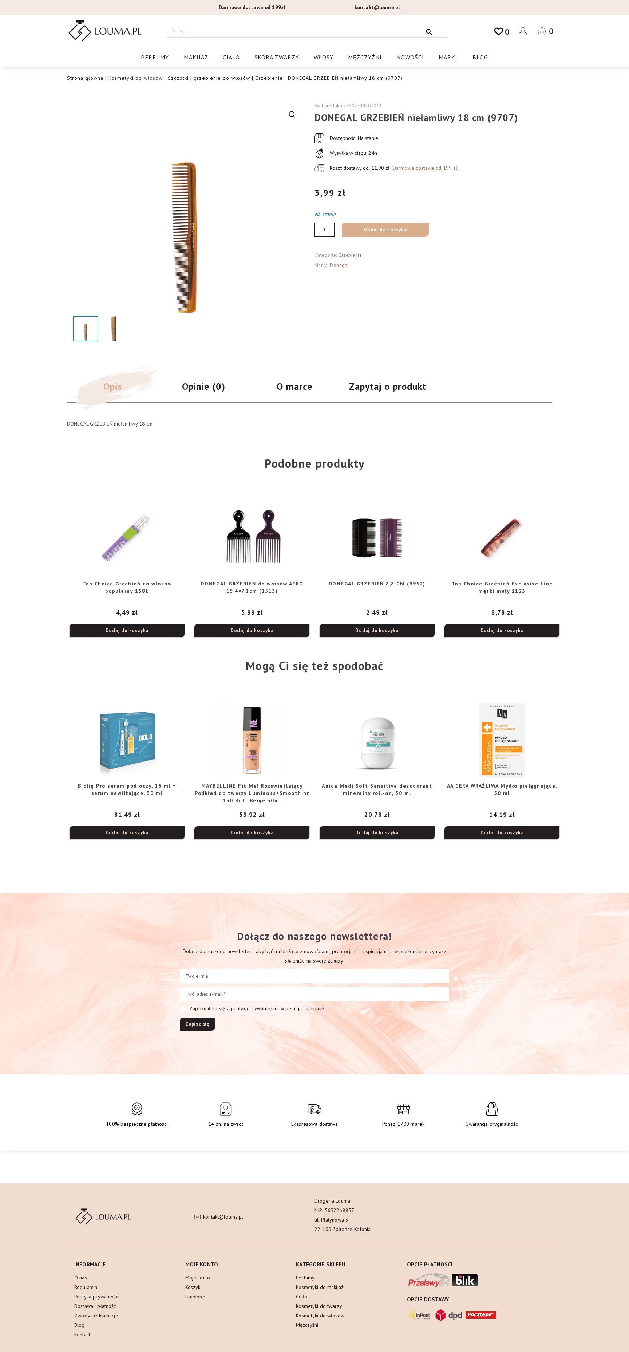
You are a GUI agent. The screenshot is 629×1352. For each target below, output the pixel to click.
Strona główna (85, 78)
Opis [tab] (112, 386)
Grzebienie (269, 78)
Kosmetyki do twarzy (319, 1306)
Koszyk (193, 1287)
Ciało (231, 57)
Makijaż (196, 57)
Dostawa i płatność (95, 1306)
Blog (480, 57)
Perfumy (155, 57)
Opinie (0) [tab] (203, 386)
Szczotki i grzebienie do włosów (209, 78)
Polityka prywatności (96, 1296)
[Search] (429, 30)
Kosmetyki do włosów (135, 78)
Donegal (339, 265)
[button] (292, 114)
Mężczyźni (365, 57)
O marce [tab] (294, 386)
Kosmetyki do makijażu (321, 1287)
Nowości (410, 57)
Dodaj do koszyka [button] (127, 630)
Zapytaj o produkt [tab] (387, 386)
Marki (448, 57)
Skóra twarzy (276, 57)
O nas (80, 1277)
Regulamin (85, 1287)
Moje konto (197, 1277)
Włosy (323, 57)
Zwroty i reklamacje (96, 1315)
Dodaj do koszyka (385, 230)
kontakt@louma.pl (377, 7)
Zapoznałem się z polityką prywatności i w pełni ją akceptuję (256, 1008)
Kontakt (82, 1334)
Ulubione (195, 1296)
